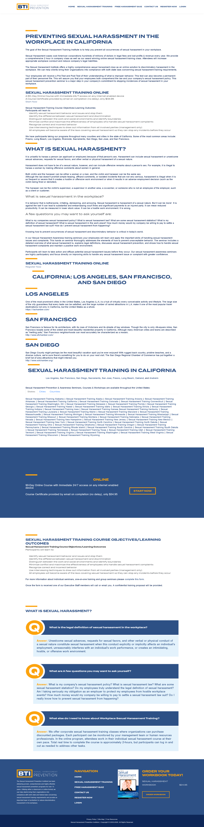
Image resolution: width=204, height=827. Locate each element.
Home (71, 6)
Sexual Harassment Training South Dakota (156, 427)
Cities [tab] (42, 391)
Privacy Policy (91, 819)
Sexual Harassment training (94, 6)
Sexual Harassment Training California (57, 401)
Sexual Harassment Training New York (45, 422)
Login (78, 803)
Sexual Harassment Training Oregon (116, 424)
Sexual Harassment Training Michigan (62, 414)
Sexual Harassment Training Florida (126, 404)
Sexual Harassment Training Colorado (98, 401)
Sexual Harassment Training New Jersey (105, 419)
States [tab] (31, 391)
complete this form (134, 579)
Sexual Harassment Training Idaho (92, 406)
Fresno (116, 378)
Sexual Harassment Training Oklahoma (75, 424)
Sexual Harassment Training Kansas (99, 409)
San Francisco (67, 378)
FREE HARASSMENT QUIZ (89, 787)
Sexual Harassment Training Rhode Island (63, 427)
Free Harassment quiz (128, 6)
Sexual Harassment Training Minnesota (105, 414)
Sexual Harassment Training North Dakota (136, 422)
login (182, 6)
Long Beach (127, 378)
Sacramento (94, 378)
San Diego (81, 378)
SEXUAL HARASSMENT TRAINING (93, 782)
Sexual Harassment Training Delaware (85, 404)
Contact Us (151, 6)
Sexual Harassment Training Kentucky (138, 409)
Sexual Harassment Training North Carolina (89, 422)
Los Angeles (52, 378)
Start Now (31, 101)
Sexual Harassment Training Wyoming (80, 435)
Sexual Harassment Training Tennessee (47, 429)
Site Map (101, 819)
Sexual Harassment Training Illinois (131, 406)
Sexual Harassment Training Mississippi (148, 414)
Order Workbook (156, 794)
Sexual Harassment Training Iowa (62, 409)
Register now (168, 6)
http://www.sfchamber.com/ (39, 334)
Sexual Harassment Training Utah (126, 429)
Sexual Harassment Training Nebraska (119, 417)
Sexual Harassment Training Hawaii (54, 406)
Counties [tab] (55, 391)
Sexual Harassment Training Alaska (84, 398)
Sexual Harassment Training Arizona (123, 398)
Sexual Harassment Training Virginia (55, 432)
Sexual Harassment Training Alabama (45, 398)
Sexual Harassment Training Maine (78, 411)
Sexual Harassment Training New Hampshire (59, 419)
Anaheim (153, 378)
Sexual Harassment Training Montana (78, 417)
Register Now (33, 266)
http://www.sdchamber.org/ (39, 360)
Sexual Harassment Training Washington (97, 432)
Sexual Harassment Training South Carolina (109, 427)
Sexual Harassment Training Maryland (117, 411)
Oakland (139, 378)
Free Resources (111, 819)
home (78, 777)
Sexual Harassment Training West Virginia (142, 432)
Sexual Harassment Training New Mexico (149, 419)
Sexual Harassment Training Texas (88, 429)
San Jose (107, 378)
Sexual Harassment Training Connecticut (142, 401)
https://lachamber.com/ (37, 309)
